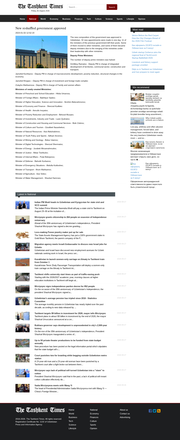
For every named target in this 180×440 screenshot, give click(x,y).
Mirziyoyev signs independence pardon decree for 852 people (65, 286)
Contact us (125, 413)
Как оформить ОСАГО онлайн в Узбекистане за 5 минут (153, 166)
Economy (54, 19)
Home (22, 19)
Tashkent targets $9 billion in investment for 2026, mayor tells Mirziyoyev (70, 313)
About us (124, 410)
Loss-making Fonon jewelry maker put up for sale (59, 232)
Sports (119, 19)
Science (109, 19)
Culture (98, 19)
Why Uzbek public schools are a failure (155, 119)
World (43, 19)
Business (66, 19)
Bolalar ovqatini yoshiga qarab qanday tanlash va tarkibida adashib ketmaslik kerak (154, 98)
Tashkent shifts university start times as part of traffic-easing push (67, 274)
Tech (89, 19)
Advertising (125, 417)
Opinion (141, 19)
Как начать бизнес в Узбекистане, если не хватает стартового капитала (155, 145)
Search (112, 7)
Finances (79, 19)
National (32, 19)
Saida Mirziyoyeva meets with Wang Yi (53, 385)
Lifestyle (130, 19)
